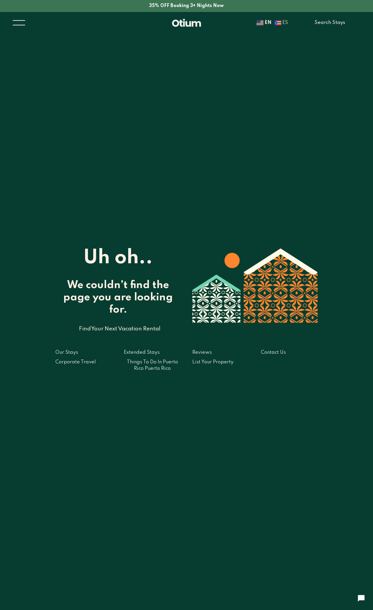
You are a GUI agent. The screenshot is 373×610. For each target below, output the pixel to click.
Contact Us (273, 352)
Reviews (202, 352)
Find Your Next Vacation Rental (119, 329)
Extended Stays (142, 352)
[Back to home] (187, 23)
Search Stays (329, 22)
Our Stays (66, 352)
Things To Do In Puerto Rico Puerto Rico (152, 365)
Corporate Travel (75, 362)
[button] (19, 23)
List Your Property (212, 362)
